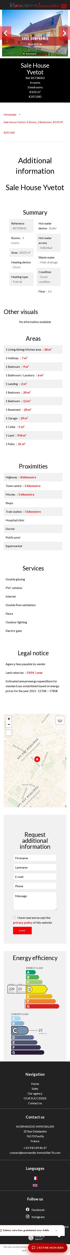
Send (22, 930)
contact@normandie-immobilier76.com (35, 1152)
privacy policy (22, 922)
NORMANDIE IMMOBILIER (35, 1126)
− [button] (9, 724)
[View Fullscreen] (9, 733)
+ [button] (9, 719)
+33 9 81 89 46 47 (35, 1147)
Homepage (10, 114)
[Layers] (60, 720)
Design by (40, 1237)
